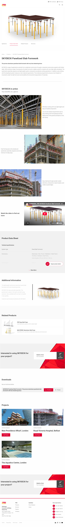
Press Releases (32, 505)
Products (9, 54)
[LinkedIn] (55, 523)
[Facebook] (58, 523)
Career (30, 507)
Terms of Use (15, 522)
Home (3, 54)
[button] (49, 355)
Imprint (3, 522)
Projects (17, 509)
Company (17, 511)
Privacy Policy (8, 522)
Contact (20, 522)
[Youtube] (62, 523)
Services (17, 507)
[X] (60, 523)
